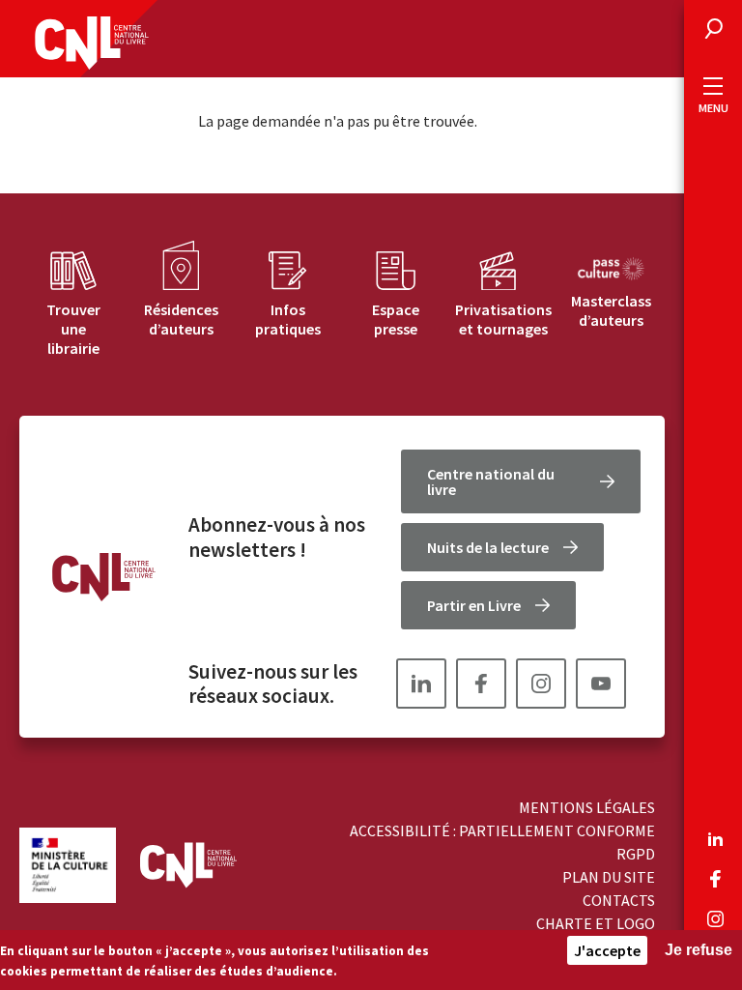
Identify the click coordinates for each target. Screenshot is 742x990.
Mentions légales (587, 807)
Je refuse (698, 950)
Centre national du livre (491, 481)
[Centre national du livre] (92, 43)
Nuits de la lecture (488, 547)
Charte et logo (595, 923)
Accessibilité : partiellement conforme (502, 830)
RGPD (635, 853)
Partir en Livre (474, 605)
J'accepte (607, 950)
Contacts (619, 900)
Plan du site (608, 877)
